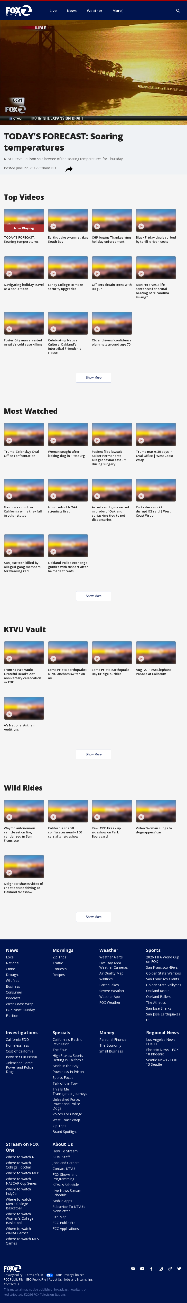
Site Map (59, 1217)
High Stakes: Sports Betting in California (68, 1057)
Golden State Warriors (163, 973)
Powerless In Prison (21, 1057)
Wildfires (12, 980)
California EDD (17, 1039)
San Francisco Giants (162, 979)
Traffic (58, 963)
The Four (60, 1049)
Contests (60, 968)
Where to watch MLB (22, 1173)
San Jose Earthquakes (163, 1014)
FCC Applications (66, 1228)
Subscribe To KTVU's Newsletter (69, 1208)
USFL (150, 1020)
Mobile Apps (62, 1200)
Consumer (14, 992)
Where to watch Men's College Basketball (18, 1203)
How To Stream (65, 1151)
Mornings (63, 950)
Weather (108, 950)
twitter (179, 1269)
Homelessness (17, 1045)
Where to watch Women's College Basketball (19, 1218)
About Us (63, 1144)
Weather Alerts (111, 957)
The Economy (110, 1045)
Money (106, 1032)
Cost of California (19, 1051)
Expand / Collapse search (178, 11)
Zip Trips (59, 957)
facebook (151, 1269)
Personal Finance (112, 1039)
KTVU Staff (61, 1157)
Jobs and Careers (66, 1162)
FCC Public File (64, 1222)
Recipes (59, 974)
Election (12, 1015)
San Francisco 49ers (162, 967)
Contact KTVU (64, 1168)
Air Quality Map (111, 973)
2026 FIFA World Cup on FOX (162, 959)
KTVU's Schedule (66, 1184)
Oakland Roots (157, 990)
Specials (61, 1032)
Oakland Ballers (158, 996)
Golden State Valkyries (163, 985)
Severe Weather (111, 990)
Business (13, 986)
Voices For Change (67, 1114)
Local (10, 957)
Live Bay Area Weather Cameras (113, 965)
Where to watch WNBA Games (18, 1230)
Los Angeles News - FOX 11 (162, 1041)
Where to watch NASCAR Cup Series (21, 1181)
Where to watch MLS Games (22, 1240)
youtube (142, 1269)
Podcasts (13, 998)
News (12, 950)
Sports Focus (63, 1077)
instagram (161, 1269)
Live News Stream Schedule (67, 1192)
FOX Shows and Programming (65, 1176)
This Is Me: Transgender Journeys (70, 1091)
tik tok (170, 1269)
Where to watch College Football (18, 1164)
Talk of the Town (66, 1083)
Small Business (111, 1051)
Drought (12, 974)
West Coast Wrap (19, 1004)
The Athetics (156, 1002)
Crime (10, 968)
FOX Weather (109, 1002)
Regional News (162, 1032)
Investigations (21, 1032)
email (133, 1269)
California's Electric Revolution (67, 1041)
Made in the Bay (65, 1065)
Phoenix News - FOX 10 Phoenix (162, 1051)
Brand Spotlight (65, 1131)
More (117, 10)
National (12, 963)
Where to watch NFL (22, 1157)
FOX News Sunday (20, 1009)
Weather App (109, 996)
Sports (153, 950)
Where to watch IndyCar (18, 1191)
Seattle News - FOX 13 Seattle (161, 1062)
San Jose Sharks (158, 1008)
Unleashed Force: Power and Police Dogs (19, 1067)
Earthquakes (109, 985)
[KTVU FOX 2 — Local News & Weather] (22, 10)
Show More (94, 377)
